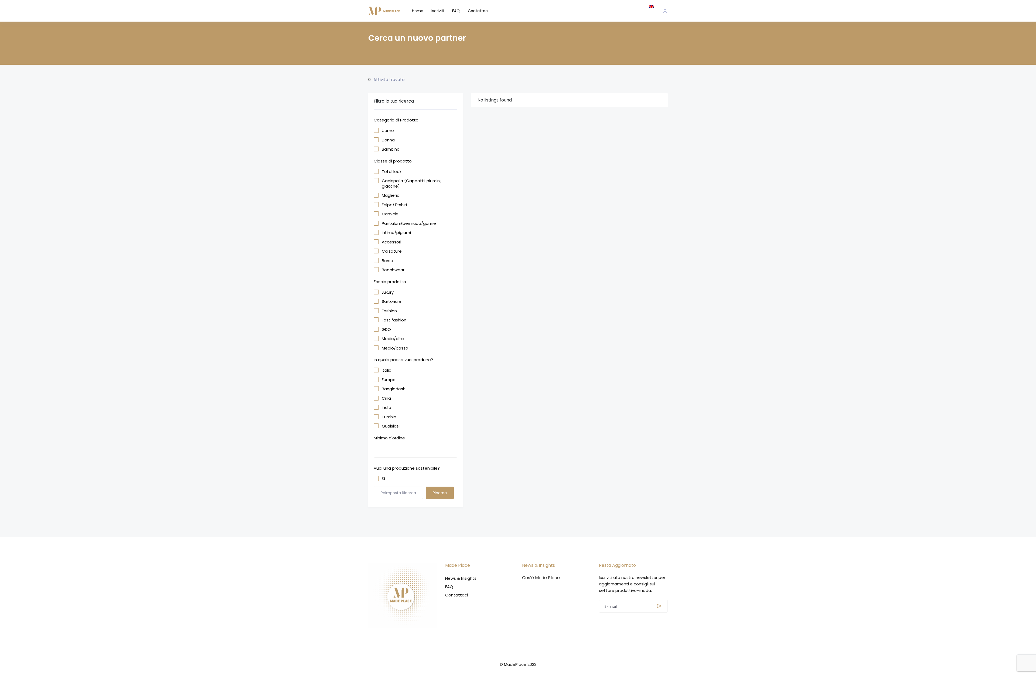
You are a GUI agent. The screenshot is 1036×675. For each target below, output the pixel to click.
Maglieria (391, 195)
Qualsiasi (391, 426)
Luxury (388, 292)
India (386, 407)
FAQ (456, 10)
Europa (389, 379)
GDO (386, 329)
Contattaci (478, 10)
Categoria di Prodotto (396, 120)
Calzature (392, 251)
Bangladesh (393, 389)
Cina (386, 398)
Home (417, 10)
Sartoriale (391, 301)
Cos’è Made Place (541, 578)
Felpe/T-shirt (395, 205)
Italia (386, 370)
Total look (391, 171)
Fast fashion (394, 320)
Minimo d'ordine (389, 438)
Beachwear (393, 270)
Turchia (389, 417)
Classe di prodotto (393, 161)
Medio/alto (393, 338)
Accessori (391, 242)
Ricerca (440, 493)
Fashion (389, 311)
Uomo (388, 130)
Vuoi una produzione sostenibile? (407, 468)
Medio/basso (395, 348)
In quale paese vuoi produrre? (403, 359)
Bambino (391, 149)
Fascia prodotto (390, 281)
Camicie (390, 214)
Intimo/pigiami (396, 232)
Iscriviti (437, 10)
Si (383, 478)
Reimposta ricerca (398, 493)
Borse (387, 260)
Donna (388, 140)
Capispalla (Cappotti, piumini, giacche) (411, 183)
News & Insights (460, 578)
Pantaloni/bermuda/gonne (409, 223)
